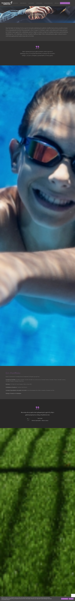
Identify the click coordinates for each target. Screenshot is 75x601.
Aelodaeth (31, 3)
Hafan (7, 3)
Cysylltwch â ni (48, 3)
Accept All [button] (71, 598)
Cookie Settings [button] (64, 598)
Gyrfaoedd (39, 3)
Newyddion (23, 3)
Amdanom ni (15, 3)
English (57, 3)
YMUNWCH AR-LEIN (65, 3)
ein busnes (37, 14)
